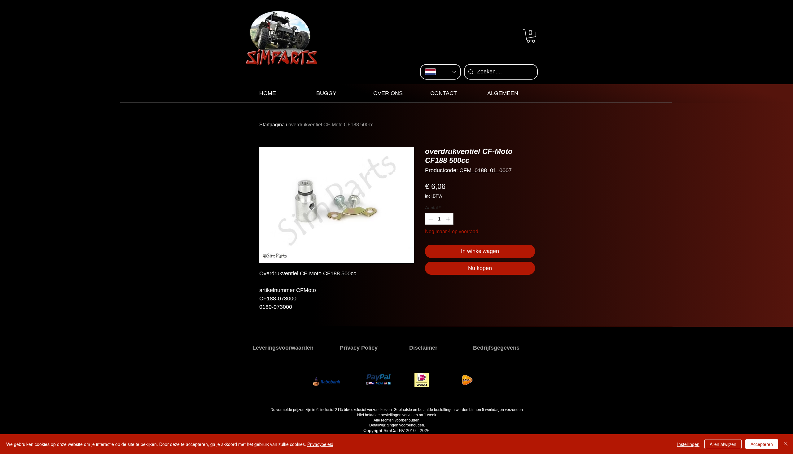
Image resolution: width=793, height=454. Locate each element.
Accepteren (762, 444)
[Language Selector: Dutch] (440, 72)
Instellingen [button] (688, 444)
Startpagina (272, 124)
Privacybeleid (320, 444)
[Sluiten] (785, 444)
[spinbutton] (439, 219)
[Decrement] (430, 219)
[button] (531, 36)
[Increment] (449, 219)
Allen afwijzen (723, 444)
